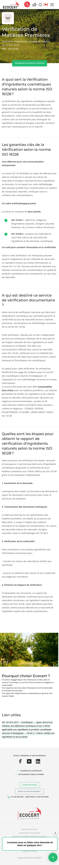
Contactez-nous (29, 785)
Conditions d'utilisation (29, 833)
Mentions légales (29, 829)
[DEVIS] (27, 4)
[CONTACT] (35, 4)
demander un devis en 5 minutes (29, 63)
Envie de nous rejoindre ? (29, 791)
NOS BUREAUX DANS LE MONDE (31, 774)
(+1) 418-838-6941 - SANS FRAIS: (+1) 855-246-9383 (29, 797)
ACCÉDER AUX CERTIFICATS (31, 771)
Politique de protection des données (29, 837)
